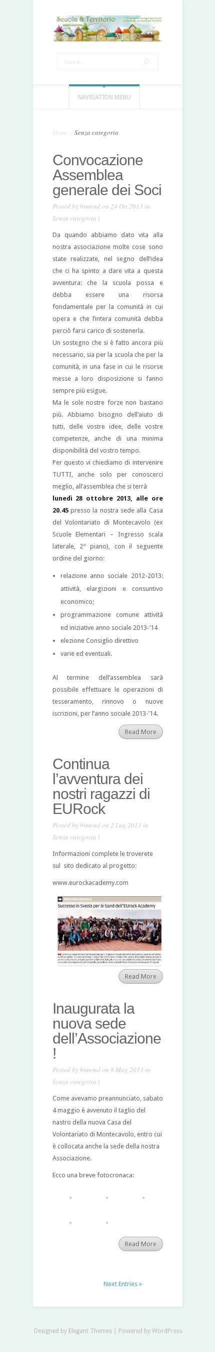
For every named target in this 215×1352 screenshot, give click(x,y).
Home (60, 132)
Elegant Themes (90, 1331)
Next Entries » (123, 1284)
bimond (90, 206)
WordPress (167, 1331)
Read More (140, 732)
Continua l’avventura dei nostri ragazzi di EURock (101, 786)
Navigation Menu (104, 97)
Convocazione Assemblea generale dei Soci (107, 175)
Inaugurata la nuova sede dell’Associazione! (106, 1031)
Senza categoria (74, 218)
